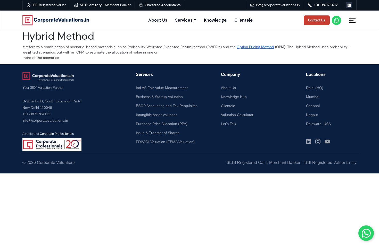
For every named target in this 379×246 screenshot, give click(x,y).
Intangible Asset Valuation (157, 115)
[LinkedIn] (308, 141)
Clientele (243, 20)
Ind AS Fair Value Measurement (162, 88)
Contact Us (316, 20)
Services (184, 20)
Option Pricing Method (255, 47)
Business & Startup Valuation (159, 97)
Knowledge (215, 20)
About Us (157, 20)
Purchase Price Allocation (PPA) (161, 124)
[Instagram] (317, 141)
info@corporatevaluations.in (45, 120)
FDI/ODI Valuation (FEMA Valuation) (165, 142)
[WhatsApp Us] (366, 233)
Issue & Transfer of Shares (157, 133)
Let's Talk (228, 124)
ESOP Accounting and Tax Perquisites (166, 106)
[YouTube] (327, 141)
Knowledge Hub (234, 97)
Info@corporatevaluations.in (278, 5)
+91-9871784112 (325, 5)
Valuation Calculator (237, 115)
